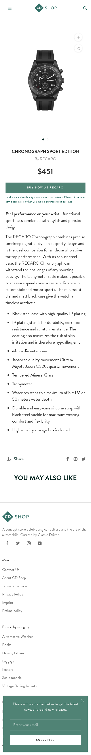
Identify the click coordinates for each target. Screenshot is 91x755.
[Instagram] (29, 542)
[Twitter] (18, 542)
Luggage (8, 661)
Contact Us (10, 569)
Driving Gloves (13, 653)
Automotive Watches (17, 636)
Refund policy (12, 610)
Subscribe (45, 740)
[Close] (82, 701)
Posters (7, 669)
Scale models (11, 677)
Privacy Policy (12, 594)
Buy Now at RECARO (45, 188)
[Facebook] (7, 542)
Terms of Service (14, 586)
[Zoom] (78, 37)
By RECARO (45, 159)
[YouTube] (40, 542)
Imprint (7, 602)
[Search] (85, 8)
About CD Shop (14, 578)
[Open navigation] (7, 8)
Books (6, 644)
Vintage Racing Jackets (19, 686)
